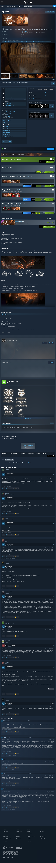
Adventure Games (9, 9)
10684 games (7, 519)
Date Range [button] (30, 453)
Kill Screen (3, 243)
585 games (7, 494)
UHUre (6, 698)
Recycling (18, 838)
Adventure (8, 111)
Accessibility (30, 833)
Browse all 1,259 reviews (28, 814)
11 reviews (12, 623)
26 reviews (7, 470)
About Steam (5, 831)
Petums (22, 36)
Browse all (51, 218)
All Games (3, 9)
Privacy (28, 831)
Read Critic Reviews (14, 383)
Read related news (6, 132)
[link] (40, 172)
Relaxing (22, 41)
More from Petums (11, 340)
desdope (7, 662)
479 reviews (13, 494)
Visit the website (6, 120)
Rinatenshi (7, 622)
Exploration (47, 41)
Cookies (29, 838)
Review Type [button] (4, 453)
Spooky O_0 (7, 518)
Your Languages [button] (8, 459)
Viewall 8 (51, 116)
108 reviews (7, 541)
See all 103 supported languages (35, 98)
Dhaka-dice (7, 562)
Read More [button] (51, 688)
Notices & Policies (31, 836)
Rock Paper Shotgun (5, 239)
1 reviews (6, 642)
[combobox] (38, 6)
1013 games (7, 663)
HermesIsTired (8, 640)
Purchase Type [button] (13, 453)
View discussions (6, 134)
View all (52, 423)
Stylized (15, 41)
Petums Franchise (18, 9)
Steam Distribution (7, 838)
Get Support (42, 836)
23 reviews (7, 563)
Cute (43, 41)
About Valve (19, 831)
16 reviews (7, 593)
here (26, 427)
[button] (3, 6)
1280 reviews (13, 519)
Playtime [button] (38, 453)
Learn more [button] (50, 148)
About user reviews (5, 438)
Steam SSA (5, 833)
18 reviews (7, 700)
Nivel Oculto (3, 235)
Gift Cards (5, 841)
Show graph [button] (50, 455)
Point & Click (5, 41)
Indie (14, 111)
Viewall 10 (51, 106)
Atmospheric (10, 41)
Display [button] (44, 453)
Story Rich (35, 41)
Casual (39, 41)
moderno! (7, 539)
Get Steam (42, 831)
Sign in (2, 82)
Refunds (29, 841)
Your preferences (13, 438)
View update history (7, 130)
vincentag (7, 493)
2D (26, 41)
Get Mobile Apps (43, 833)
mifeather (7, 469)
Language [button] (22, 453)
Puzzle (19, 41)
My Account (42, 838)
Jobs (17, 833)
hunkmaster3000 (8, 591)
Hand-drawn (30, 41)
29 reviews (13, 663)
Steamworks (5, 836)
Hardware (18, 836)
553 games (7, 623)
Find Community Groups (8, 136)
